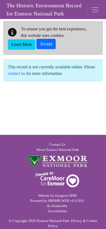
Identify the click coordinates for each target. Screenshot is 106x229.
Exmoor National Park (57, 161)
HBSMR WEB (58, 201)
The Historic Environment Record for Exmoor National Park (44, 9)
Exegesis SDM (66, 196)
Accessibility (57, 211)
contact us (16, 73)
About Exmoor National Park (57, 150)
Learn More (21, 44)
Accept (46, 44)
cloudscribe (59, 206)
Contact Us (57, 145)
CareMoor (57, 179)
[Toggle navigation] (95, 9)
